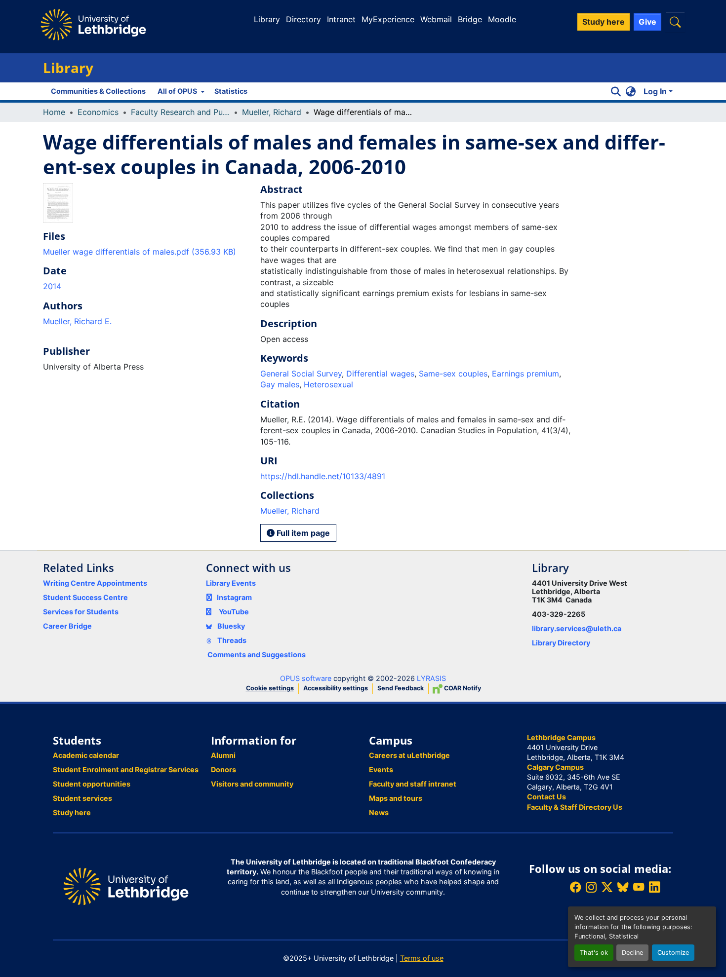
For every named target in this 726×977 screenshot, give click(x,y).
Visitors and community (252, 784)
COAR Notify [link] (462, 688)
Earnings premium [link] (525, 373)
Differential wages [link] (380, 373)
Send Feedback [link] (400, 688)
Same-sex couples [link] (453, 373)
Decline (632, 952)
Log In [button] (656, 91)
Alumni (223, 755)
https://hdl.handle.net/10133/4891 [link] (322, 476)
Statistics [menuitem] (230, 91)
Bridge (470, 19)
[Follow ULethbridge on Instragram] (591, 887)
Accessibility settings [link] (335, 688)
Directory (303, 19)
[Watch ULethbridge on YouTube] (638, 887)
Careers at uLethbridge (409, 755)
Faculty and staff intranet (412, 784)
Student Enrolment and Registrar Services (126, 769)
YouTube (234, 611)
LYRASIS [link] (431, 678)
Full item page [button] (302, 533)
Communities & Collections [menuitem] (98, 91)
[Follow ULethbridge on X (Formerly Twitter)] (607, 887)
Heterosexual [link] (328, 384)
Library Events (231, 583)
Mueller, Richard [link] (271, 112)
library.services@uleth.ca (576, 628)
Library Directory (561, 643)
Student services (82, 798)
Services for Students (81, 611)
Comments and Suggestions (256, 654)
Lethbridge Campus (561, 737)
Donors (223, 769)
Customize (673, 952)
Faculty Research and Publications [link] (180, 112)
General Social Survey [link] (301, 373)
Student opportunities (91, 784)
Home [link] (54, 112)
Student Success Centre (85, 597)
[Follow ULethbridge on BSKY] (623, 887)
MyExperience (388, 19)
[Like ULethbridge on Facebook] (575, 887)
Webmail (436, 19)
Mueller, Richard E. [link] (77, 321)
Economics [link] (98, 112)
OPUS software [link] (305, 678)
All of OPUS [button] (177, 91)
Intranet (341, 19)
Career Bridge (67, 626)
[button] (675, 22)
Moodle (502, 19)
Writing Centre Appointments (95, 583)
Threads (231, 640)
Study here (72, 812)
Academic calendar (86, 755)
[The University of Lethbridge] (126, 885)
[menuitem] (180, 91)
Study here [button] (603, 22)
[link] (145, 251)
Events (381, 769)
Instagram (234, 597)
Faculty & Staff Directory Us (574, 807)
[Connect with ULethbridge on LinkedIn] (654, 887)
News (379, 812)
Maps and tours (395, 798)
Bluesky (230, 626)
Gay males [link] (279, 384)
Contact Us (546, 796)
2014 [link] (52, 286)
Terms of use (422, 958)
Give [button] (647, 22)
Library (267, 19)
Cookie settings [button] (270, 688)
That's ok (594, 952)
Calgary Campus (555, 767)
